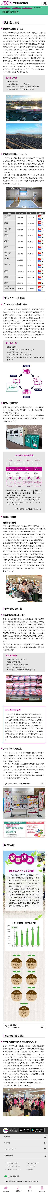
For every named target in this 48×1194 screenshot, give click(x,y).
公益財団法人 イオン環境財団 (13, 1026)
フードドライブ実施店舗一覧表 (19, 784)
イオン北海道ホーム (5, 8)
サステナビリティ (27, 8)
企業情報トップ (16, 8)
